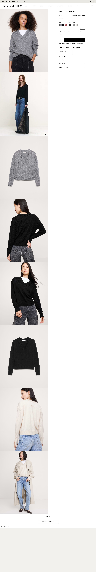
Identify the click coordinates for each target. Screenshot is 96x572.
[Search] (92, 6)
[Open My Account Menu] (90, 1)
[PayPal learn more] (78, 43)
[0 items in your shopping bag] (93, 1)
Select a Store (76, 48)
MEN (35, 6)
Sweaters (7, 526)
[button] (24, 261)
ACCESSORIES (60, 6)
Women (2, 526)
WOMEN (27, 6)
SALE (70, 6)
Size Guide (82, 29)
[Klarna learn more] (82, 43)
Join (65, 51)
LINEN (41, 6)
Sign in (61, 51)
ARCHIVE (50, 6)
